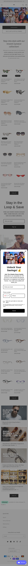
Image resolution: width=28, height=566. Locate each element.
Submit (14, 310)
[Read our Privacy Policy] (24, 304)
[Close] (25, 251)
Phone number (7, 292)
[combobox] (6, 296)
